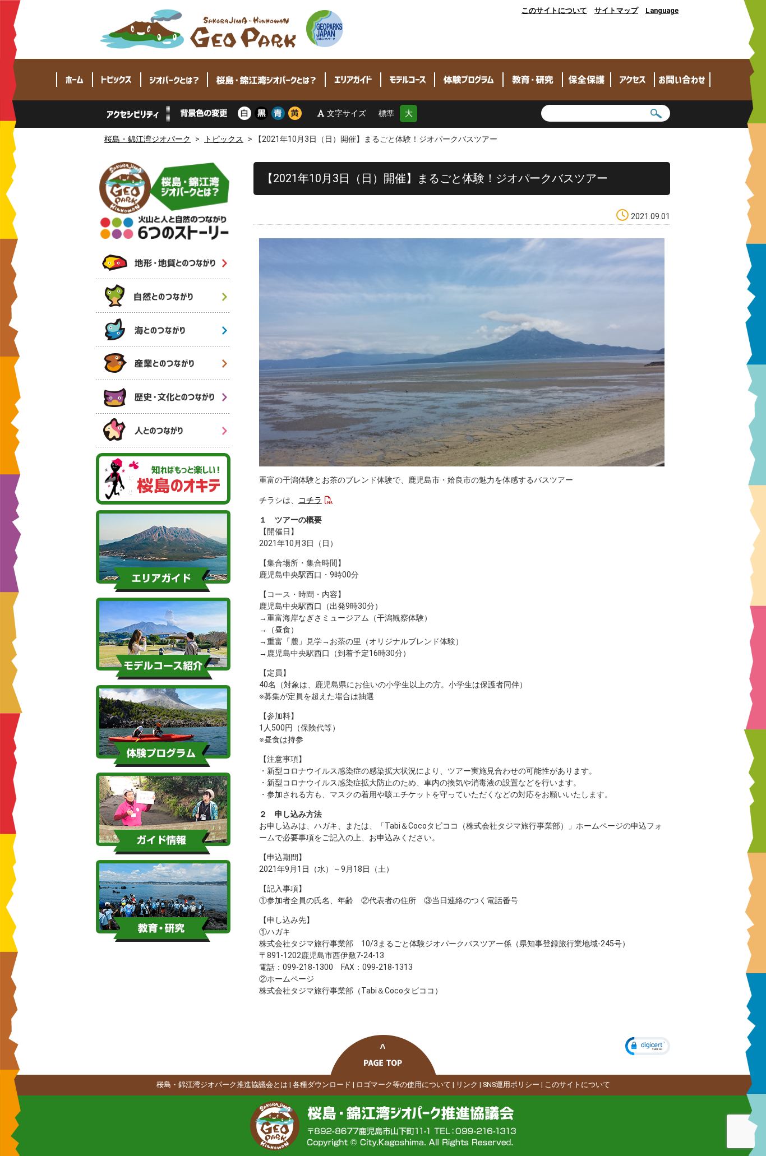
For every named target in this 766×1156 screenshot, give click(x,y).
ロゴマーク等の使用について (403, 1084)
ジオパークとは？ (174, 79)
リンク (467, 1084)
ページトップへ (383, 1055)
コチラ (310, 500)
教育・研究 (533, 79)
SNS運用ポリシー (511, 1084)
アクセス (632, 79)
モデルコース (407, 79)
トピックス (116, 79)
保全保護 (586, 79)
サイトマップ (616, 10)
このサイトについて (554, 10)
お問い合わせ (682, 79)
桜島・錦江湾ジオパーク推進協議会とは (222, 1084)
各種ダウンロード (322, 1084)
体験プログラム (468, 79)
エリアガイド (353, 79)
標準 (386, 113)
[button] (647, 1046)
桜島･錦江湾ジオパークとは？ (266, 79)
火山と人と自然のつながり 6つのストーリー (165, 201)
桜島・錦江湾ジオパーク (222, 29)
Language (662, 10)
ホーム (74, 79)
